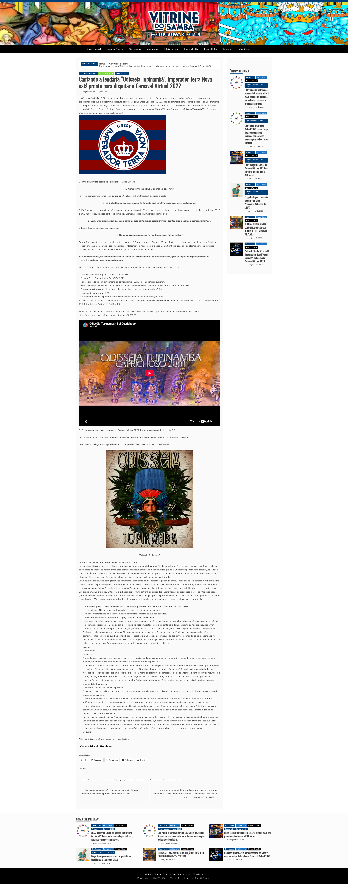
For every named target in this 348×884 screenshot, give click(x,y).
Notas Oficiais (244, 49)
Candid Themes (202, 878)
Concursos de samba (88, 73)
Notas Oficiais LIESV (87, 819)
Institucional (152, 49)
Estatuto (227, 49)
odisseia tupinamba (151, 780)
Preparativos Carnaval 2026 (254, 85)
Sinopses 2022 (122, 73)
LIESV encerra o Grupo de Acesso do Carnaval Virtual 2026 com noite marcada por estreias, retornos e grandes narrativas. (257, 96)
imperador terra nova (133, 780)
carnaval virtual (95, 780)
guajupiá (120, 780)
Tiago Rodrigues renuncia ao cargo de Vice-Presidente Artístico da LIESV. (256, 202)
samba (163, 780)
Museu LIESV (210, 49)
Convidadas (135, 49)
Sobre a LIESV (191, 49)
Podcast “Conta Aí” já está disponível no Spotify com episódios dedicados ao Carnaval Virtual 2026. (257, 256)
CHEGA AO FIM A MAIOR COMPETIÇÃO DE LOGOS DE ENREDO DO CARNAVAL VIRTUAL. (256, 229)
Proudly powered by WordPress (153, 878)
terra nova (178, 780)
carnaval (85, 780)
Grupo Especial (93, 49)
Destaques (250, 77)
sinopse (169, 780)
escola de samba (109, 780)
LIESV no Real (171, 49)
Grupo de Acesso (115, 49)
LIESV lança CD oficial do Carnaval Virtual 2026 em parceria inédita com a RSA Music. (256, 170)
